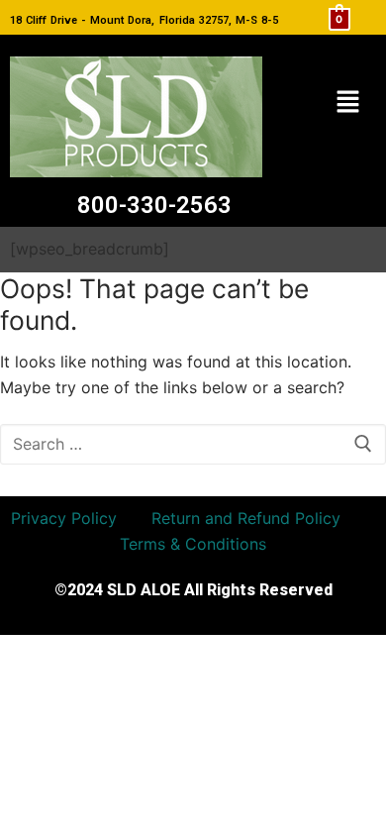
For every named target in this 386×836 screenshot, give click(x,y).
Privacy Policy (64, 518)
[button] (347, 102)
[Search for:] (193, 445)
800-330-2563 (154, 205)
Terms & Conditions (193, 544)
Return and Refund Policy (245, 518)
